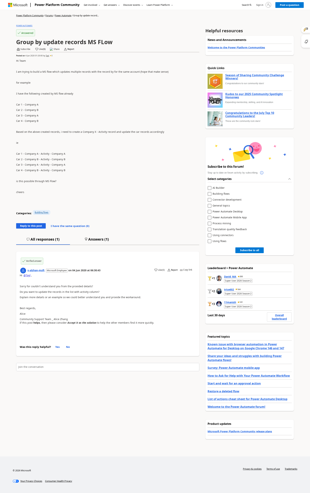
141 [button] (241, 302)
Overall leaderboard (279, 316)
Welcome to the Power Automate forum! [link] (236, 407)
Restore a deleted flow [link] (223, 391)
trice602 (229, 289)
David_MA (230, 276)
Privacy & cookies (252, 468)
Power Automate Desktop (228, 211)
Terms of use (273, 468)
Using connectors (223, 235)
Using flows (219, 241)
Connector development (227, 199)
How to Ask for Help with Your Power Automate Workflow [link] (249, 376)
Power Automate (63, 15)
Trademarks (291, 468)
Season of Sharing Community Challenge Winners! (254, 77)
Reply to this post (31, 225)
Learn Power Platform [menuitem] (158, 4)
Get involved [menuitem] (90, 4)
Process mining (222, 223)
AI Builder (219, 187)
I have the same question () (70, 226)
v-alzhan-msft (35, 270)
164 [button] (239, 289)
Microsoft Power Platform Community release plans (240, 431)
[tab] (43, 241)
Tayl (47, 55)
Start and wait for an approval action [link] (234, 383)
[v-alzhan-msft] (23, 270)
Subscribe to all (249, 250)
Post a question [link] (289, 5)
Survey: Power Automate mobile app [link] (234, 368)
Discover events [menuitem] (131, 4)
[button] (246, 5)
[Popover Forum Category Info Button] (262, 173)
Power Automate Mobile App (230, 217)
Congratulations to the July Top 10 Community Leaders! (249, 114)
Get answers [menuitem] (110, 4)
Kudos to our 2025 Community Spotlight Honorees (254, 96)
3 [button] (52, 55)
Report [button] (70, 49)
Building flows (41, 212)
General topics (221, 205)
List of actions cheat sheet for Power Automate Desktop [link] (247, 399)
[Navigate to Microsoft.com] (17, 5)
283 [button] (241, 276)
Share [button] (57, 49)
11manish (230, 302)
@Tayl (27, 275)
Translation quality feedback (230, 229)
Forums (49, 15)
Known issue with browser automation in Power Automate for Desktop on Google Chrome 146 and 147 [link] (246, 346)
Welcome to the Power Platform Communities (236, 47)
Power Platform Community (57, 5)
